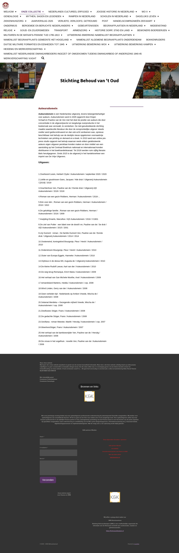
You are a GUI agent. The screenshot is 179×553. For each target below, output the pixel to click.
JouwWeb (136, 544)
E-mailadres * (44, 447)
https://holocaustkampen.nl (115, 531)
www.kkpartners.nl (115, 457)
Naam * (42, 436)
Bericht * (42, 458)
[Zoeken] (43, 58)
